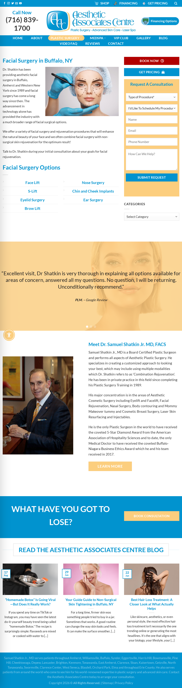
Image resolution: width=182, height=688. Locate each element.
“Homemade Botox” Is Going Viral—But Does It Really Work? (30, 602)
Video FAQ (68, 43)
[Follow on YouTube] (20, 3)
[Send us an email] (16, 3)
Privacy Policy (124, 683)
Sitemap (107, 683)
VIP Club (121, 38)
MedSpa (96, 38)
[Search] (175, 3)
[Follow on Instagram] (8, 3)
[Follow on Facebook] (4, 3)
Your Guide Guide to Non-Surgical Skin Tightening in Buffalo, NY (90, 602)
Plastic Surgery (65, 38)
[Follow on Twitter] (12, 3)
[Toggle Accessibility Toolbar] (9, 335)
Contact (116, 43)
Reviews (92, 43)
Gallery (143, 38)
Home (18, 38)
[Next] (174, 286)
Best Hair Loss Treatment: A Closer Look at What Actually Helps (152, 604)
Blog (163, 38)
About (36, 38)
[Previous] (8, 286)
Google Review (101, 300)
